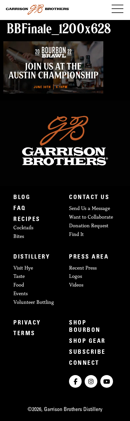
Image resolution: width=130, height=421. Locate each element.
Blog (21, 198)
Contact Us (89, 198)
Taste (19, 276)
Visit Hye (23, 268)
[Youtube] (106, 381)
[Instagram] (91, 381)
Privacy (27, 323)
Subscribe (87, 352)
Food (18, 285)
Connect (84, 363)
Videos (76, 285)
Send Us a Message (89, 208)
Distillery (31, 257)
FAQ (19, 209)
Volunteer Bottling (33, 302)
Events (20, 293)
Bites (18, 236)
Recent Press (83, 268)
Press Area (89, 257)
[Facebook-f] (75, 381)
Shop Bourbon (85, 327)
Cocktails (23, 227)
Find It (76, 234)
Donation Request (88, 225)
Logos (75, 276)
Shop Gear (87, 341)
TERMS (24, 334)
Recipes (26, 220)
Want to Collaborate (91, 217)
